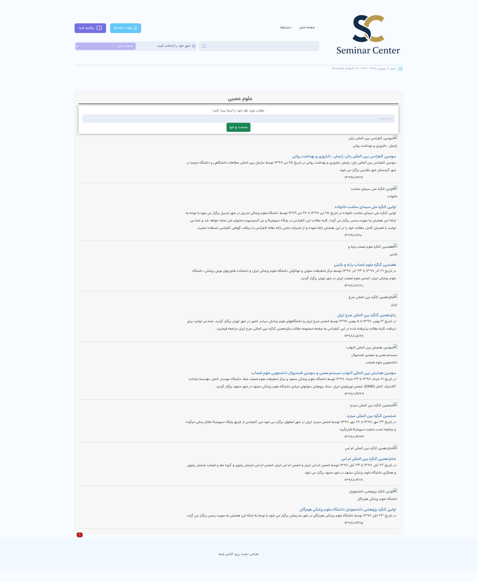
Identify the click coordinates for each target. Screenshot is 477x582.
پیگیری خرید (86, 28)
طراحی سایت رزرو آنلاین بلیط (238, 554)
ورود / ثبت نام (123, 28)
